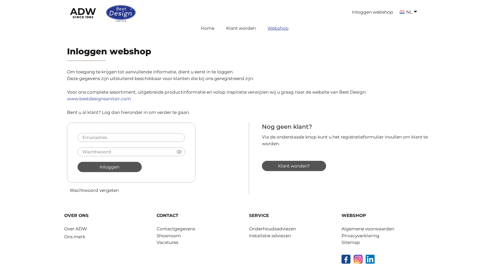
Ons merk (74, 236)
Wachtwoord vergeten (94, 190)
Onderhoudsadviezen (272, 228)
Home (207, 28)
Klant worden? (294, 166)
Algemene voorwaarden (368, 228)
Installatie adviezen (270, 235)
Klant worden (241, 28)
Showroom (169, 235)
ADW (83, 12)
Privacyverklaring (361, 235)
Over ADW (75, 228)
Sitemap (351, 242)
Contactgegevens (176, 228)
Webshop (278, 28)
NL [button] (409, 12)
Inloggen (109, 167)
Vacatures (167, 242)
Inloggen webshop (372, 12)
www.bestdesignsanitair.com (99, 98)
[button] (179, 151)
